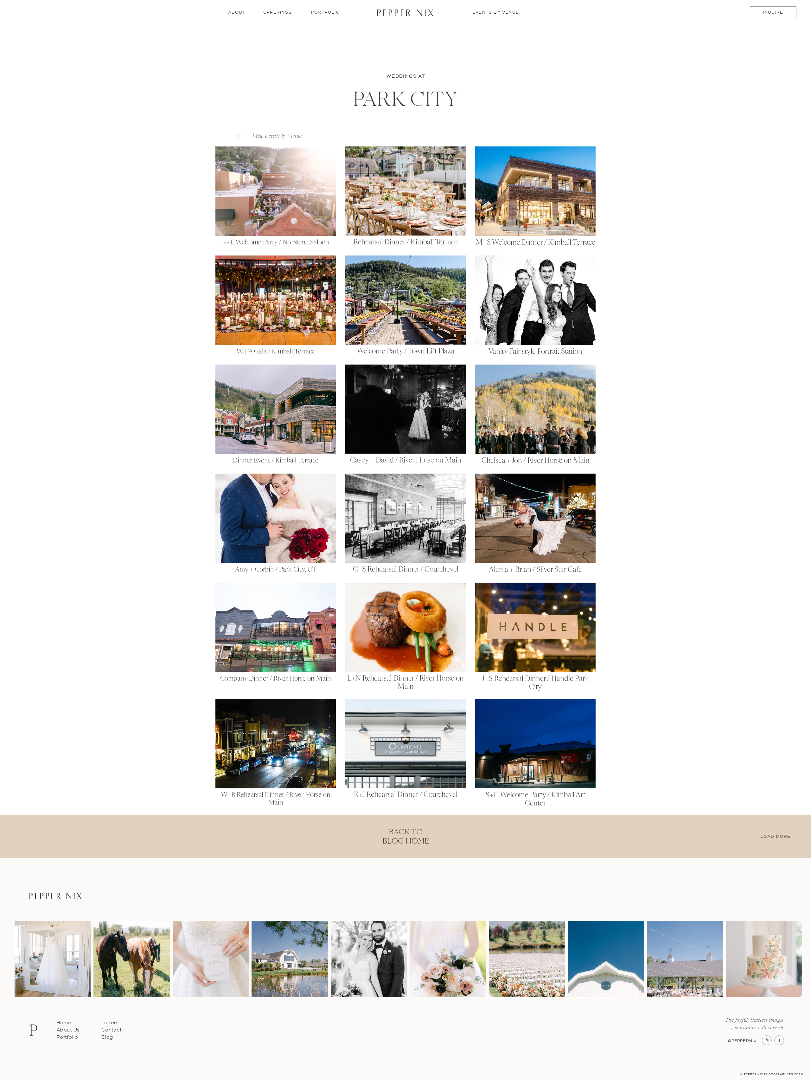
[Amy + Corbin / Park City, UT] (275, 518)
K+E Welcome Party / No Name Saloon (275, 243)
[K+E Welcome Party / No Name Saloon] (275, 191)
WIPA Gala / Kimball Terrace (276, 352)
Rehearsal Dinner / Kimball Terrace (406, 242)
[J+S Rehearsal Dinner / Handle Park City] (535, 627)
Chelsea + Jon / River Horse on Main (536, 460)
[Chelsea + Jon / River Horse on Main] (535, 409)
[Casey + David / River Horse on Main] (405, 409)
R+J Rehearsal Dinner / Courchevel (405, 795)
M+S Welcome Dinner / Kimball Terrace (535, 242)
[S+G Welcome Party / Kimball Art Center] (535, 743)
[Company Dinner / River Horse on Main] (275, 627)
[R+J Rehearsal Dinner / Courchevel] (405, 743)
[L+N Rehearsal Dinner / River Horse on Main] (405, 627)
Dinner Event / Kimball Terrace (275, 461)
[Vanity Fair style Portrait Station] (535, 300)
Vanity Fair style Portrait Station (535, 351)
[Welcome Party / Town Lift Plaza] (405, 300)
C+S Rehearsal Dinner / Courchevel (405, 569)
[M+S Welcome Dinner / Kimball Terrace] (535, 191)
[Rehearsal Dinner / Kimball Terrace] (405, 191)
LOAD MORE (775, 836)
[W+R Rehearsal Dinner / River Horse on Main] (275, 743)
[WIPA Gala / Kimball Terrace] (275, 300)
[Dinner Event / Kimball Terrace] (275, 409)
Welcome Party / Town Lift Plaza (405, 351)
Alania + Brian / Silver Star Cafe (535, 569)
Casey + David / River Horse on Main (405, 460)
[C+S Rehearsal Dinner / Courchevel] (405, 518)
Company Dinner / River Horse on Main (275, 679)
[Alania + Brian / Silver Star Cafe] (535, 518)
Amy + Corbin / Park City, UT (275, 570)
